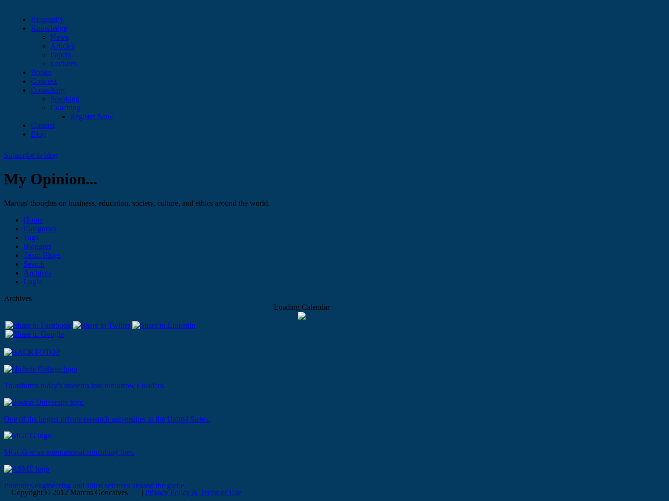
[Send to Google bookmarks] (34, 334)
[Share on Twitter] (101, 325)
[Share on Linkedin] (163, 325)
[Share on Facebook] (38, 325)
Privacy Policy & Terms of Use (193, 492)
